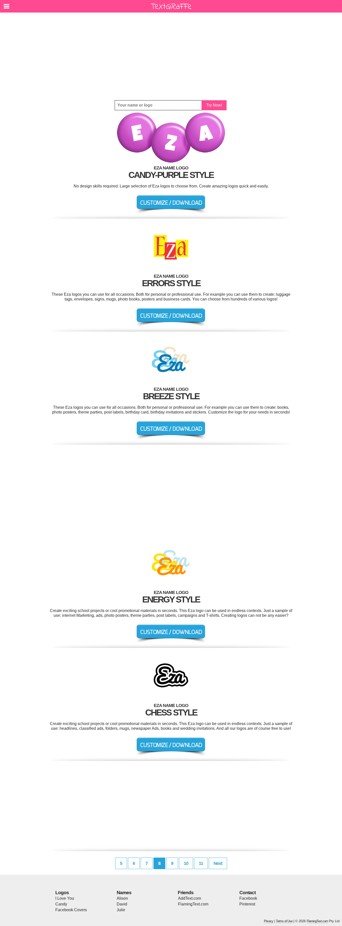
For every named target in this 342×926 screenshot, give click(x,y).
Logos (62, 892)
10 (186, 863)
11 (201, 863)
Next (218, 863)
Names (124, 892)
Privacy (268, 921)
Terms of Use (284, 921)
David (122, 904)
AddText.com (189, 898)
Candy (61, 904)
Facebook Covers (71, 910)
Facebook (248, 898)
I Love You (64, 898)
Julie (121, 910)
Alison (122, 898)
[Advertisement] (171, 56)
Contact (247, 892)
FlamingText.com (193, 904)
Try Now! (214, 105)
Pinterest (247, 904)
